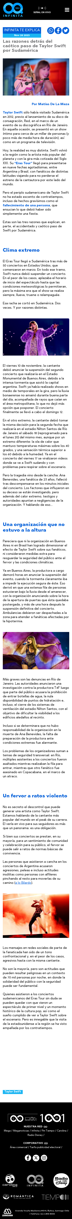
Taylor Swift (12, 1092)
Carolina (61, 1131)
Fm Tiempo (48, 1131)
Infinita (35, 1131)
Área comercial (18, 1147)
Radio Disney (35, 1135)
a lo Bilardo (23, 883)
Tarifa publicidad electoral (45, 1147)
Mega (7, 1131)
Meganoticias (21, 1131)
